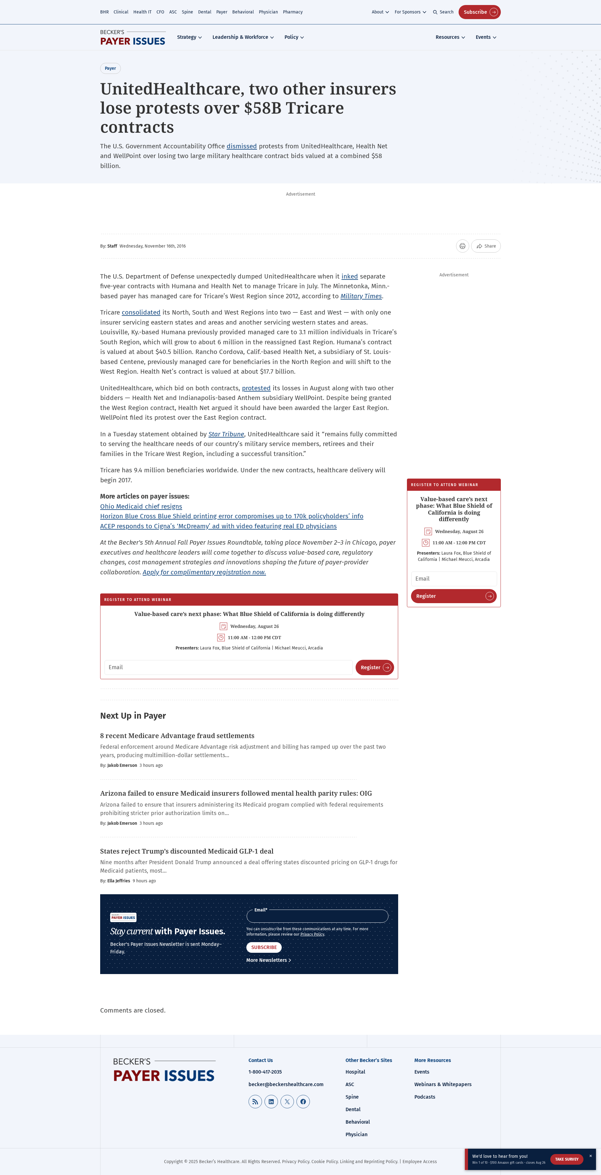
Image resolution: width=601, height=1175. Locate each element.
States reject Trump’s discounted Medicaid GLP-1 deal (187, 851)
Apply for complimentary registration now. (204, 572)
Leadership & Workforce (240, 37)
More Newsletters (266, 960)
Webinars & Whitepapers (443, 1084)
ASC (173, 12)
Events (483, 37)
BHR (104, 12)
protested (256, 388)
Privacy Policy (312, 934)
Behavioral (243, 12)
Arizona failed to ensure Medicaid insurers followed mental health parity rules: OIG (236, 793)
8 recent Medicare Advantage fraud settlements (177, 735)
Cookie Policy (324, 1161)
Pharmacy (293, 12)
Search (447, 12)
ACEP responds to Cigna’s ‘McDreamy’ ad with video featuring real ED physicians (218, 526)
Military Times (361, 296)
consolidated (141, 312)
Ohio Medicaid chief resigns (141, 506)
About (377, 12)
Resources (448, 37)
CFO (160, 12)
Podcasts (424, 1097)
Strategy (186, 37)
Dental (204, 12)
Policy (291, 37)
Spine (187, 12)
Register (370, 667)
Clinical (121, 12)
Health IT (142, 12)
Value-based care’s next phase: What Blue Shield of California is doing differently (249, 614)
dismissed (242, 146)
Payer (221, 12)
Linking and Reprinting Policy (368, 1161)
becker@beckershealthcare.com (286, 1084)
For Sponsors (408, 12)
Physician (268, 12)
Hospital (355, 1072)
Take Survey (566, 1159)
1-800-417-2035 (265, 1072)
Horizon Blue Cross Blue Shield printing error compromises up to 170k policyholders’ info (231, 516)
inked (350, 276)
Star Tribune (226, 434)
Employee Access (420, 1161)
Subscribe (475, 12)
